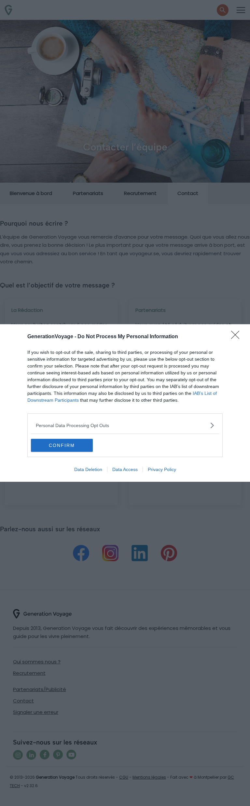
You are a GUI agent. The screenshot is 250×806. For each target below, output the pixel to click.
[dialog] (125, 403)
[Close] (237, 337)
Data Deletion (88, 469)
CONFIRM (62, 445)
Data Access (125, 469)
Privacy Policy (162, 469)
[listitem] (125, 425)
